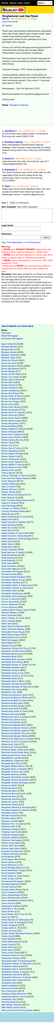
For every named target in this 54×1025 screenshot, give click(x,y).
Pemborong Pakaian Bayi (13, 724)
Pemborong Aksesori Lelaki (14, 694)
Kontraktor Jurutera (10, 582)
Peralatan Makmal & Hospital (16, 807)
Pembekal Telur (9, 692)
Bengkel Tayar (8, 357)
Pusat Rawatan (8, 873)
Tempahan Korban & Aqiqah (15, 971)
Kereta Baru (7, 546)
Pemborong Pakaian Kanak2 (15, 727)
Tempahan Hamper (10, 958)
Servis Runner (8, 903)
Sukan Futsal (7, 944)
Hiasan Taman (8, 491)
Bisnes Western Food (11, 467)
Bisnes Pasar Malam (11, 417)
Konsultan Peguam (10, 568)
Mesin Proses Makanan (12, 626)
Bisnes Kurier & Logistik (13, 412)
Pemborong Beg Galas (12, 703)
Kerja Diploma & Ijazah (12, 552)
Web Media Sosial (10, 1007)
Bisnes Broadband (10, 368)
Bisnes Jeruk (7, 404)
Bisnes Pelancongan (11, 420)
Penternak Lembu (9, 801)
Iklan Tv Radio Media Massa (15, 500)
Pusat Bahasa (7, 856)
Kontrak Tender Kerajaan (13, 576)
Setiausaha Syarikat (11, 905)
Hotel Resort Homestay (12, 494)
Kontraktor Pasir (9, 590)
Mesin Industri (8, 620)
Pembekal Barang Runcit (13, 653)
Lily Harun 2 (11, 130)
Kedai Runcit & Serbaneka (14, 535)
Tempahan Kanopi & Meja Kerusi (17, 963)
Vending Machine (9, 1001)
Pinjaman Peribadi (10, 837)
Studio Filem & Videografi (14, 922)
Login (27, 2)
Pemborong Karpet (10, 714)
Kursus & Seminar (10, 598)
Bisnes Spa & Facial (11, 448)
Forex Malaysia (8, 480)
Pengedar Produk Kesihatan (14, 782)
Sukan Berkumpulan (11, 941)
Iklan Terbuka (8, 497)
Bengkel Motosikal (10, 354)
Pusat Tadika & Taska (11, 875)
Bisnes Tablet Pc (9, 456)
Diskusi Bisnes (8, 472)
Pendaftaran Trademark (12, 760)
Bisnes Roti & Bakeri (11, 434)
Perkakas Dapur (9, 818)
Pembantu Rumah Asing (13, 650)
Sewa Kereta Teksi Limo (12, 914)
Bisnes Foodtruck (9, 387)
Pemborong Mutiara (11, 722)
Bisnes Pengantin (9, 423)
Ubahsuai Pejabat (9, 985)
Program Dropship (10, 853)
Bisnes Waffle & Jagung (12, 464)
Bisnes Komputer (9, 409)
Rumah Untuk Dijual (11, 889)
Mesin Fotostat (8, 615)
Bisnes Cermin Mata (11, 374)
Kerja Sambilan (8, 566)
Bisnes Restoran (9, 431)
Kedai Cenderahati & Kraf (13, 516)
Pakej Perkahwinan (10, 637)
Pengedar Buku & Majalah (14, 768)
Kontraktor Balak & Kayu (13, 579)
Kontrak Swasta (9, 574)
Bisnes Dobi (7, 382)
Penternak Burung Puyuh (13, 793)
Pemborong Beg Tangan (13, 705)
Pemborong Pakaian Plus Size (16, 733)
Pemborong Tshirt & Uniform (15, 741)
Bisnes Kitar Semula (11, 406)
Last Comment (10, 21)
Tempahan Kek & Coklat (13, 968)
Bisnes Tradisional (10, 459)
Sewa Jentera (7, 911)
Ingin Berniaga (8, 505)
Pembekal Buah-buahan (13, 659)
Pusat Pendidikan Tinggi (13, 870)
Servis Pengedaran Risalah (14, 900)
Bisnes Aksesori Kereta (12, 365)
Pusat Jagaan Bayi (10, 859)
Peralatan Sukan (9, 812)
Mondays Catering (14, 141)
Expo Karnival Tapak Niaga (14, 478)
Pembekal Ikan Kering (12, 661)
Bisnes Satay (7, 442)
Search (13, 2)
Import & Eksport (10, 502)
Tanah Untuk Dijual (10, 952)
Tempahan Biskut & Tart (13, 955)
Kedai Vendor (7, 544)
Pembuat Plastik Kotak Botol (15, 752)
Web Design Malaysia (11, 1004)
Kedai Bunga (7, 513)
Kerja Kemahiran (9, 555)
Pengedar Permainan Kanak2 (15, 777)
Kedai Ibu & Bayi (9, 527)
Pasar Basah (7, 642)
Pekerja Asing (7, 645)
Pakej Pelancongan (10, 634)
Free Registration (15, 242)
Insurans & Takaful (10, 508)
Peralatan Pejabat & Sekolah (15, 810)
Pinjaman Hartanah (10, 829)
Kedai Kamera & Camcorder (15, 533)
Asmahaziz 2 (11, 169)
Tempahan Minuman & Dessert (16, 977)
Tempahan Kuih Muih (11, 974)
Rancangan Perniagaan (12, 881)
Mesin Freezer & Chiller (12, 618)
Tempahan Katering (18, 105)
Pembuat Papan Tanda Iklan (15, 749)
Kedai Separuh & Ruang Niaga (16, 538)
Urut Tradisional (9, 990)
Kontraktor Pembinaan (12, 593)
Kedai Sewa (7, 541)
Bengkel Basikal (9, 346)
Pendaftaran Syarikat (11, 757)
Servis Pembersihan (11, 897)
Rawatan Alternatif (10, 884)
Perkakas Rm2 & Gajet (12, 823)
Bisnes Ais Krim (8, 363)
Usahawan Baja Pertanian (13, 993)
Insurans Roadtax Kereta (13, 511)
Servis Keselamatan (11, 895)
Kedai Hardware (9, 524)
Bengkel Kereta (8, 352)
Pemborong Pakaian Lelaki (14, 730)
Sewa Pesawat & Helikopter (15, 919)
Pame (7, 186)
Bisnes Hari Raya (9, 393)
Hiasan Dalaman (9, 489)
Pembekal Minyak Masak (13, 683)
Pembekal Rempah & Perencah (16, 686)
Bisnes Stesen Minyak (12, 453)
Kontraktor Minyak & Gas (13, 587)
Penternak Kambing (11, 799)
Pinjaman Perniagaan (11, 840)
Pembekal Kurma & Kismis (14, 675)
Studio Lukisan (8, 930)
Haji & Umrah (8, 486)
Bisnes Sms (7, 445)
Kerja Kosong (7, 557)
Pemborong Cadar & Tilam (14, 711)
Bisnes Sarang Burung (12, 439)
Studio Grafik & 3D (10, 927)
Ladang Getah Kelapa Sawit (15, 609)
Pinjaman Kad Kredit (11, 831)
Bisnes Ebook (8, 385)
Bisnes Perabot (8, 426)
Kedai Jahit (6, 530)
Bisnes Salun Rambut (11, 437)
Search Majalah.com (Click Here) (17, 326)
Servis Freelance (9, 892)
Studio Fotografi (9, 925)
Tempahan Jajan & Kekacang (15, 960)
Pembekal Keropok (10, 670)
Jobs (20, 2)
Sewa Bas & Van (9, 908)
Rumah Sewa (7, 886)
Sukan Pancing (8, 947)
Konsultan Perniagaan (12, 338)
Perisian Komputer (10, 815)
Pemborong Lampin (11, 719)
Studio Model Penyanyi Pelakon (17, 933)
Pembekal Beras (9, 656)
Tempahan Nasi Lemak (12, 979)
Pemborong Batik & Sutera (14, 700)
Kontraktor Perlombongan (14, 596)
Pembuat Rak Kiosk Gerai (13, 755)
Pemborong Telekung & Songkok (17, 738)
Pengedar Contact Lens (12, 771)
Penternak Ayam (9, 790)
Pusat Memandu (9, 864)
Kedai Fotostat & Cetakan (13, 522)
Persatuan (6, 332)
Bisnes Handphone (10, 390)
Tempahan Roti (8, 982)
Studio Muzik (7, 936)
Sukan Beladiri (8, 938)
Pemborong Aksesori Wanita (15, 697)
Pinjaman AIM (8, 826)
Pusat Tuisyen (8, 878)
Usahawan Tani (8, 999)
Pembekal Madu (9, 678)
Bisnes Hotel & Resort (12, 395)
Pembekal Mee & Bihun (13, 681)
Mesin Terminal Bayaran (13, 629)
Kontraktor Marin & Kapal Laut (16, 585)
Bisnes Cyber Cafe (10, 379)
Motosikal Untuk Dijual (12, 631)
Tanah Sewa (7, 949)
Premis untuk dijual (10, 842)
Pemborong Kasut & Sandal (15, 716)
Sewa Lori (6, 916)
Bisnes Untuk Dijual (11, 461)
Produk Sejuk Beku (10, 848)
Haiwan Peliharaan (10, 483)
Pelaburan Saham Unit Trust (15, 648)
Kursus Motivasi (9, 607)
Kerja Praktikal (8, 560)
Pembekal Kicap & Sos (12, 672)
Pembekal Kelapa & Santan (14, 664)
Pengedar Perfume (10, 774)
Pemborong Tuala (10, 744)
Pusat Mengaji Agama (11, 867)
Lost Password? (33, 242)
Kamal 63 (9, 158)
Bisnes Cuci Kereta (10, 376)
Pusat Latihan (8, 862)
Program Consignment (12, 851)
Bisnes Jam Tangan (10, 401)
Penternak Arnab (9, 788)
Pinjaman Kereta (9, 834)
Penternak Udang (9, 804)
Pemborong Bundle (10, 708)
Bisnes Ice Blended (10, 398)
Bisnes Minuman (9, 415)
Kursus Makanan (9, 604)
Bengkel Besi (7, 349)
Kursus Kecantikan (10, 601)
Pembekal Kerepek (10, 667)
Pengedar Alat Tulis (10, 763)
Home (4, 2)
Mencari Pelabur (9, 612)
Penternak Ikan (8, 796)
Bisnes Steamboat (10, 450)
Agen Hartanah (8, 343)
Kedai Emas (7, 519)
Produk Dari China (10, 845)
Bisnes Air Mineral (10, 360)
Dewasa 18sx (7, 470)
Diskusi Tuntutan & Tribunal (15, 475)
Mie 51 (5, 18)
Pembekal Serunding (11, 689)
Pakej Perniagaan (9, 335)
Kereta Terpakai (8, 549)
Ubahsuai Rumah (9, 988)
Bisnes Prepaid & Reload (13, 428)
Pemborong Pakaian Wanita (14, 735)
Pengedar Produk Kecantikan (15, 779)
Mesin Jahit (6, 623)
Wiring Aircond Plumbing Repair (17, 1010)
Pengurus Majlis (9, 785)
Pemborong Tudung (11, 746)
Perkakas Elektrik (9, 821)
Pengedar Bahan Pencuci (13, 766)
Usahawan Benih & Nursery (14, 996)
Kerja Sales (6, 563)
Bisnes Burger (8, 371)
